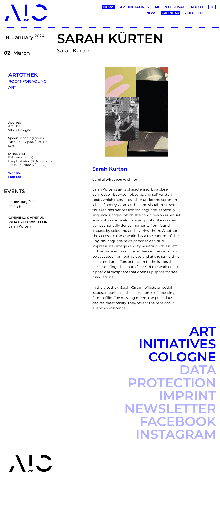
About (197, 7)
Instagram (176, 434)
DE (212, 7)
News (108, 7)
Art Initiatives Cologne (177, 344)
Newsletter (170, 408)
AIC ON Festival (169, 7)
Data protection (172, 376)
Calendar (170, 13)
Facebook (16, 177)
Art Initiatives (134, 7)
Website (14, 173)
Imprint (187, 395)
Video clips (194, 13)
